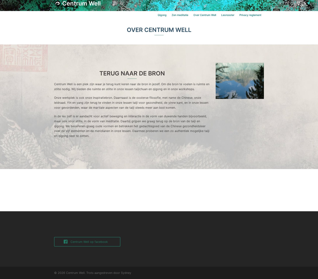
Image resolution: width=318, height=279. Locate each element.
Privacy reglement (250, 15)
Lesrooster (227, 15)
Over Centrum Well (204, 15)
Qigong (162, 15)
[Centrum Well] (57, 4)
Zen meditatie (180, 15)
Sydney (126, 273)
